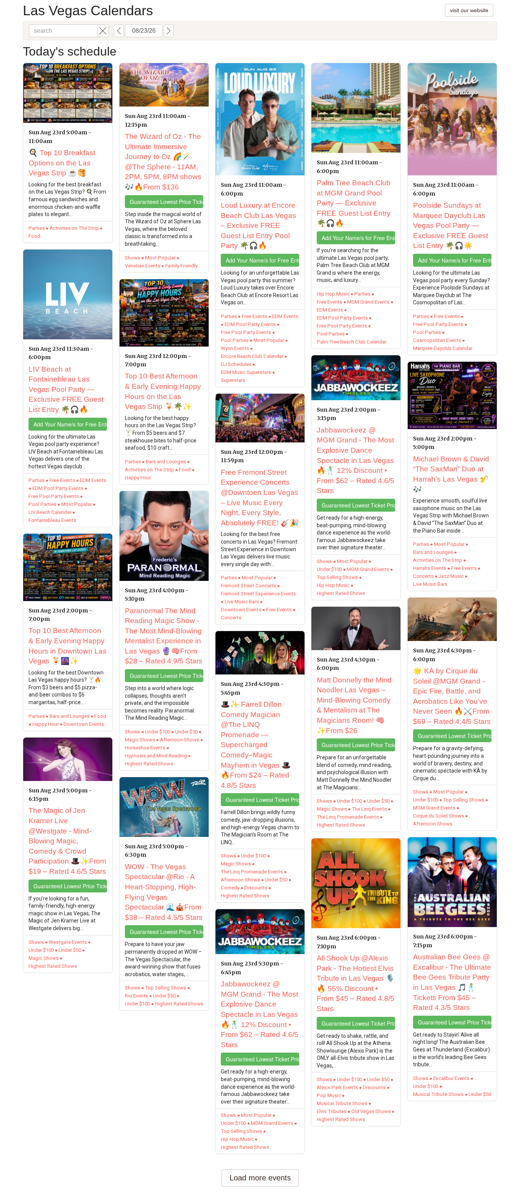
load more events (260, 1178)
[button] (103, 30)
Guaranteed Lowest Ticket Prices (262, 799)
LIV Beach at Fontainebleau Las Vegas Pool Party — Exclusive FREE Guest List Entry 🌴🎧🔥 (66, 389)
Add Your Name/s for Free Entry (70, 424)
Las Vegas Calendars (88, 10)
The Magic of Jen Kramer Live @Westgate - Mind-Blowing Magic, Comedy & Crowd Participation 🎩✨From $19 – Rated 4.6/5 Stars (67, 840)
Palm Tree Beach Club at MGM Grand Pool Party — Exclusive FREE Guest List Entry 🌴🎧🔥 (354, 203)
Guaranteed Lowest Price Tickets (70, 886)
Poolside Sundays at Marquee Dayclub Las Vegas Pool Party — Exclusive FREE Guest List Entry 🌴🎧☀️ (450, 225)
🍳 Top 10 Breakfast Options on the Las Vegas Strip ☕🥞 (62, 163)
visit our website (469, 10)
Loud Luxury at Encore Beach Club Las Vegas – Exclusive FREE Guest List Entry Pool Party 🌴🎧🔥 (258, 225)
